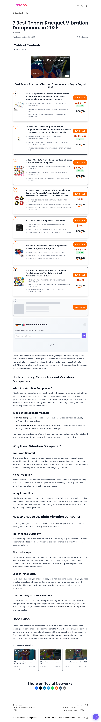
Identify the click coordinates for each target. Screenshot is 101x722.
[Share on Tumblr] (60, 688)
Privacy (54, 717)
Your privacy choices (67, 717)
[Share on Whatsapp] (52, 688)
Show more (21, 50)
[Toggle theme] (84, 324)
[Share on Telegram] (48, 688)
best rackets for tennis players (71, 607)
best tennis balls (41, 635)
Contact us (81, 717)
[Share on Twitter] (40, 688)
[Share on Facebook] (36, 688)
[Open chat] (96, 717)
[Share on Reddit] (56, 688)
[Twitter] (87, 717)
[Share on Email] (64, 688)
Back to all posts (21, 13)
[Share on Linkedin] (44, 688)
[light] (87, 6)
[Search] (82, 6)
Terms (47, 717)
